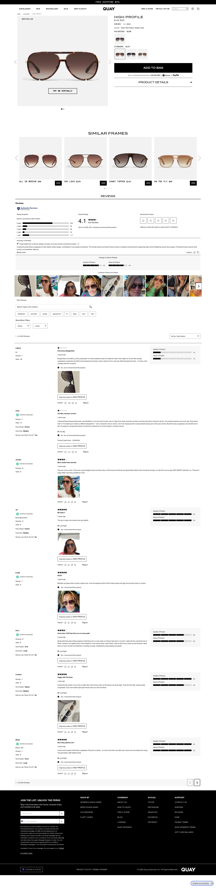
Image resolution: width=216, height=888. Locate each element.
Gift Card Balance (184, 832)
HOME (18, 14)
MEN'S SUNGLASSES (89, 807)
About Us (122, 802)
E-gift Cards (86, 817)
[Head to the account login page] (192, 9)
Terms (96, 870)
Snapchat (153, 812)
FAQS (177, 817)
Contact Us (181, 802)
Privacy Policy (84, 870)
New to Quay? (124, 807)
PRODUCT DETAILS (153, 82)
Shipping (179, 807)
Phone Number (27, 817)
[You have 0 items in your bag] (198, 9)
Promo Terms (181, 822)
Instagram (153, 807)
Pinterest (152, 822)
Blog (120, 817)
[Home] (109, 8)
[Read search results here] (187, 8)
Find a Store (124, 812)
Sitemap (103, 870)
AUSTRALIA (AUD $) (33, 869)
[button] (104, 188)
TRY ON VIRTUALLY (62, 91)
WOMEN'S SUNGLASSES (90, 802)
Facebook (153, 817)
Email (23, 809)
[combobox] (179, 9)
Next (110, 62)
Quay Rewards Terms (185, 827)
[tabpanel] (62, 61)
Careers (122, 822)
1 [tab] (62, 109)
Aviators (26, 14)
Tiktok (151, 802)
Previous (15, 62)
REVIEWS (108, 196)
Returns (179, 812)
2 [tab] (64, 109)
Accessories (86, 812)
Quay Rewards (125, 827)
